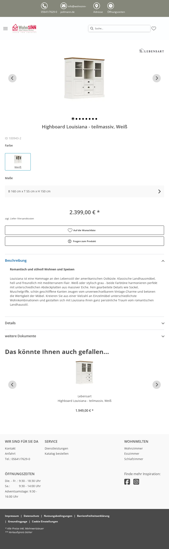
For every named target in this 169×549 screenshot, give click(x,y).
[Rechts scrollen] (157, 78)
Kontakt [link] (10, 448)
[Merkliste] (153, 28)
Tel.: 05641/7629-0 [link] (17, 459)
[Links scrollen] (12, 78)
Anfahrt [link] (10, 454)
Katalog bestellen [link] (57, 454)
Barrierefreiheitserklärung (93, 516)
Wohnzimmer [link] (133, 448)
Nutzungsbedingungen (58, 516)
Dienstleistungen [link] (56, 448)
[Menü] (5, 28)
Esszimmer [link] (131, 454)
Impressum (12, 516)
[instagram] (136, 481)
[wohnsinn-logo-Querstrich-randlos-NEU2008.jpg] (24, 28)
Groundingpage (17, 521)
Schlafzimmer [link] (133, 459)
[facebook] (127, 481)
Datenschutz (31, 516)
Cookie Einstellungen (45, 521)
